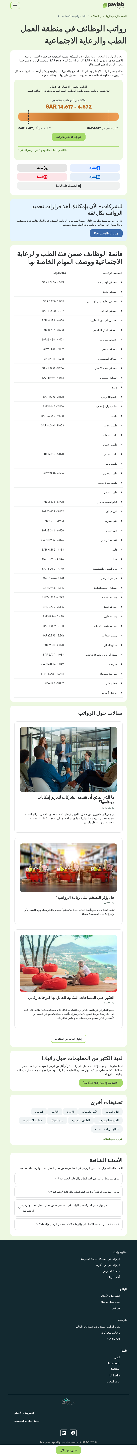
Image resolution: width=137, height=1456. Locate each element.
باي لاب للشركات (110, 1332)
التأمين (39, 1111)
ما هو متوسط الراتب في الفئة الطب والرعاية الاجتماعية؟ (88, 1178)
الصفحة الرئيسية (119, 16)
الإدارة (70, 1111)
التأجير (54, 1111)
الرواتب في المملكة (101, 16)
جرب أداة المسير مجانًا (106, 233)
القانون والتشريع (81, 1120)
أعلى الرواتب (113, 1277)
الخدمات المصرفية (108, 1120)
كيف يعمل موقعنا (110, 1301)
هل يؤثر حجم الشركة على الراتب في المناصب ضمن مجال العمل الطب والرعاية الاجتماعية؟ (64, 1207)
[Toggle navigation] (15, 5)
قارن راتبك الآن (68, 1450)
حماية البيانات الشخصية (27, 1421)
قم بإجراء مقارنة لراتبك (68, 137)
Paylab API (113, 1338)
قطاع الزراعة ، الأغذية (107, 1129)
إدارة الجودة (112, 1111)
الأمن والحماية (89, 1111)
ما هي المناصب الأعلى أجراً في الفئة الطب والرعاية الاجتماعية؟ (85, 1191)
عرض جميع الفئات (113, 1138)
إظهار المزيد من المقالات (68, 1038)
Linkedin (114, 1375)
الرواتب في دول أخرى (108, 1265)
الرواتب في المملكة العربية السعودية (100, 1259)
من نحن (116, 1307)
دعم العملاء (57, 1120)
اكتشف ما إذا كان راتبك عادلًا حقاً (101, 1083)
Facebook (113, 1363)
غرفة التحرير (113, 1381)
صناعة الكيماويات (32, 1120)
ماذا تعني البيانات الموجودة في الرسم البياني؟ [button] (42, 150)
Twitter (115, 1369)
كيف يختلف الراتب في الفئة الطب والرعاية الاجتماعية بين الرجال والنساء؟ (79, 1224)
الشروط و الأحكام (110, 1295)
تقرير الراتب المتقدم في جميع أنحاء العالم (98, 1326)
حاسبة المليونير (111, 1271)
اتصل (117, 1357)
